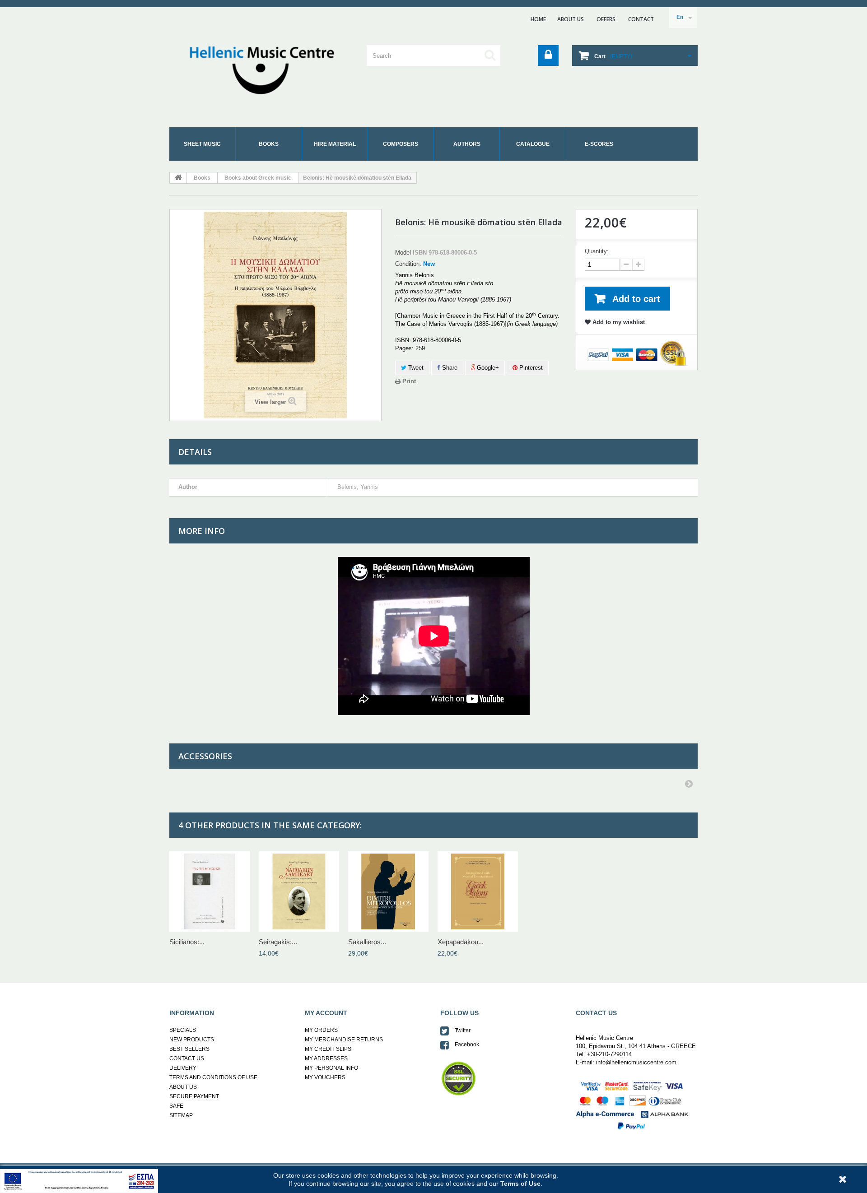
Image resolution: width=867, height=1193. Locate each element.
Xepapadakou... (461, 942)
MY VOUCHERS (325, 1077)
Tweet (415, 367)
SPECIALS (182, 1030)
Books (202, 178)
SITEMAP (181, 1115)
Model (403, 252)
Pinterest (530, 367)
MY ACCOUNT (326, 1013)
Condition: (408, 263)
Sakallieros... (367, 942)
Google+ (487, 367)
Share (448, 367)
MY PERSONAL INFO (331, 1068)
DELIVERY (182, 1068)
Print (408, 381)
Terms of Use (520, 1183)
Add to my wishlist (618, 322)
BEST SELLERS (189, 1049)
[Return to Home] (178, 177)
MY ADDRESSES (326, 1058)
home (538, 19)
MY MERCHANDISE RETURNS (344, 1039)
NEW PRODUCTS (191, 1039)
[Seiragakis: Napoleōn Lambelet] (299, 891)
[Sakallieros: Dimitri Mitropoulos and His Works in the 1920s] (388, 891)
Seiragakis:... (278, 942)
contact (641, 19)
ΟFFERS (606, 19)
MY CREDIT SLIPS (328, 1049)
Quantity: (597, 251)
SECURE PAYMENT (194, 1096)
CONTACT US (186, 1058)
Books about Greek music (257, 178)
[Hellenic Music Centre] (252, 68)
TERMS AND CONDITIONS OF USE (213, 1077)
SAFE (176, 1106)
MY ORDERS (321, 1030)
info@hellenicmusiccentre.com (635, 1062)
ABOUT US (570, 19)
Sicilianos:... (187, 942)
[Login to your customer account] (548, 55)
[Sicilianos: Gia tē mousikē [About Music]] (209, 891)
